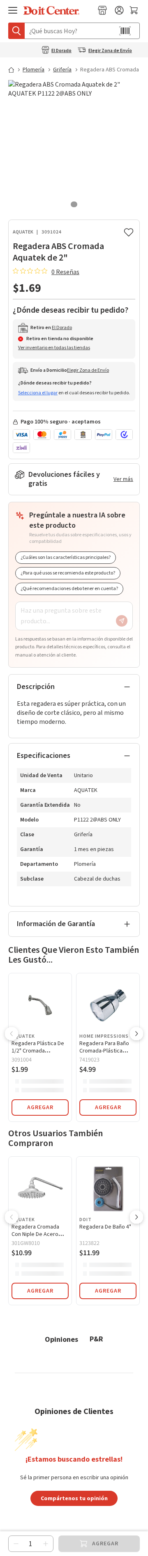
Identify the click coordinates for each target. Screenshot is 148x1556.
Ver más (123, 479)
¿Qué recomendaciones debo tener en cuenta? (69, 588)
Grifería (62, 70)
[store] (102, 10)
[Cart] (135, 10)
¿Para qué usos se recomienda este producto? (68, 573)
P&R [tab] (96, 1338)
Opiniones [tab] (61, 1339)
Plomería (33, 70)
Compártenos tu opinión (74, 1498)
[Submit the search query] (16, 31)
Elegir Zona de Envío (110, 51)
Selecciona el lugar (38, 392)
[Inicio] (14, 70)
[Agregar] (45, 1543)
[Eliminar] (16, 1543)
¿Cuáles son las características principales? (66, 557)
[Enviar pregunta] (121, 621)
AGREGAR (40, 1107)
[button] (11, 1034)
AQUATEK (23, 232)
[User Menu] (119, 10)
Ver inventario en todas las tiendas (54, 347)
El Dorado (61, 51)
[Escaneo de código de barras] (125, 31)
